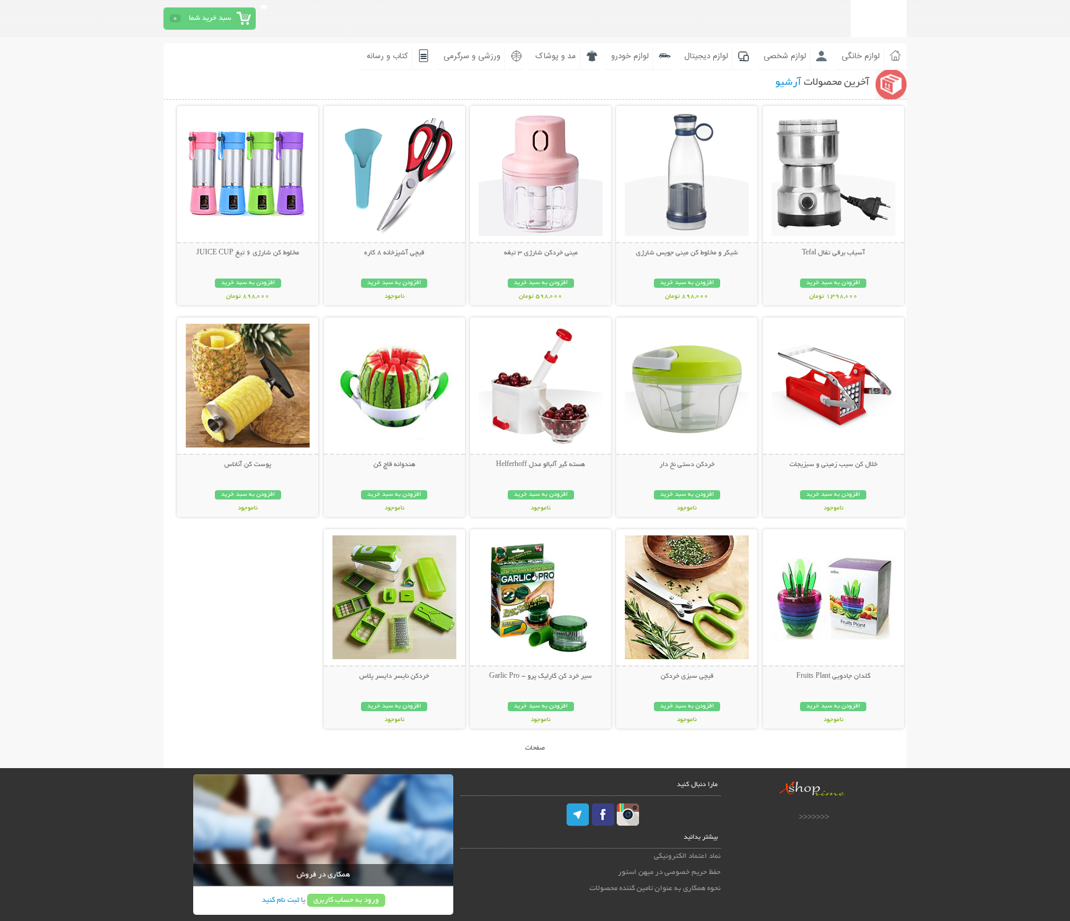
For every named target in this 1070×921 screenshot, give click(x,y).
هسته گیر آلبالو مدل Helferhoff (540, 465)
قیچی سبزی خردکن (687, 676)
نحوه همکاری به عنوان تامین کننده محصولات (655, 888)
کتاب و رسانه (387, 56)
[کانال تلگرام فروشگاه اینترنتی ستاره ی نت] (578, 814)
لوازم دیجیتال (706, 56)
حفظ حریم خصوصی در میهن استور (669, 872)
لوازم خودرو (630, 56)
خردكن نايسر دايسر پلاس (394, 676)
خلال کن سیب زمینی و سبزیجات (833, 465)
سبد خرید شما (210, 18)
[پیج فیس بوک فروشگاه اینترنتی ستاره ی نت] (603, 814)
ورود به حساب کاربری (346, 900)
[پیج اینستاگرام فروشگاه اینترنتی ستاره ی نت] (627, 814)
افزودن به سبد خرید (833, 283)
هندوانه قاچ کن (394, 465)
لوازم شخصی (784, 56)
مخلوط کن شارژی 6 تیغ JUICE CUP (247, 253)
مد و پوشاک (556, 56)
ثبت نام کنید (280, 900)
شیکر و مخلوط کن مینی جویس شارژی (687, 253)
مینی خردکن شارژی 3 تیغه (541, 253)
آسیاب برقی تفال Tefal (833, 253)
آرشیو (788, 83)
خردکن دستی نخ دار (687, 465)
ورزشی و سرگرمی (471, 56)
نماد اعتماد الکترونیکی (687, 856)
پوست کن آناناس (247, 465)
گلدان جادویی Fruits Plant (833, 676)
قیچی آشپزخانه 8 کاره (394, 253)
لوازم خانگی (861, 56)
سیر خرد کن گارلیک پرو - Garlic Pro (540, 676)
